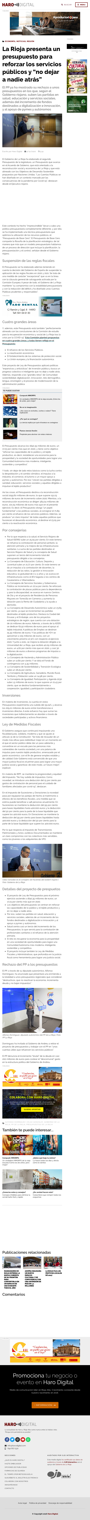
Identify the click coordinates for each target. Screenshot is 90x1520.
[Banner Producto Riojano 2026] (45, 34)
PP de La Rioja (18, 1124)
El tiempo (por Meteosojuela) (19, 1475)
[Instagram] (17, 1440)
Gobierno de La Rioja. (64, 1465)
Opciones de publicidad (16, 1468)
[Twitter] (12, 1440)
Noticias (21, 41)
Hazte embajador (13, 1464)
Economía (10, 41)
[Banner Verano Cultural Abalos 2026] (77, 92)
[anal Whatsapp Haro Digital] (77, 111)
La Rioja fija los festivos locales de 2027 (53, 1273)
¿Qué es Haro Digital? (15, 1461)
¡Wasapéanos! (11, 1485)
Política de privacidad (37, 1504)
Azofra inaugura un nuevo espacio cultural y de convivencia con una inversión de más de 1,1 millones (33, 1278)
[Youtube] (23, 1440)
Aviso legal (22, 1504)
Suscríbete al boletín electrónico (21, 1478)
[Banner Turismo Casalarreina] (32, 1085)
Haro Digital (53, 1514)
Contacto (9, 1489)
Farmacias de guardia (15, 1471)
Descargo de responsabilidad (60, 1504)
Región (30, 41)
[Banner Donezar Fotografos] (77, 55)
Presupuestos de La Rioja (39, 1124)
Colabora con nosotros (16, 1482)
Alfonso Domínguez (15, 1122)
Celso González (35, 1122)
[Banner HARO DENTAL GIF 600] (32, 315)
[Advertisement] (32, 205)
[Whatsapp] (28, 1440)
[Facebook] (7, 1440)
